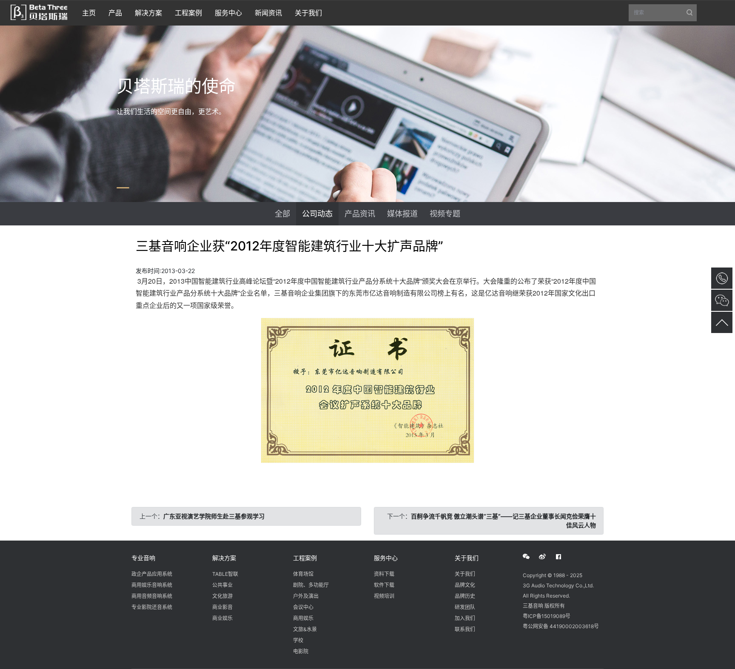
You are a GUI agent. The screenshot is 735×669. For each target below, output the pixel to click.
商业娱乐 (222, 618)
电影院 (300, 651)
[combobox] (663, 13)
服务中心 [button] (228, 13)
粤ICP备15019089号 (546, 616)
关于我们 (467, 557)
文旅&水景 (305, 629)
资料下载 (384, 574)
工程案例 (305, 557)
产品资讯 (360, 213)
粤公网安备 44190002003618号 (561, 626)
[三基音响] (39, 11)
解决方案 (224, 557)
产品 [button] (115, 13)
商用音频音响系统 (151, 596)
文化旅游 (222, 596)
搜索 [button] (665, 15)
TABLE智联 (225, 574)
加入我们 (465, 618)
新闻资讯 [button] (268, 13)
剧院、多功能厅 (311, 585)
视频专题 (445, 213)
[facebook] (563, 556)
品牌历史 (465, 596)
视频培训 (384, 596)
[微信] (531, 556)
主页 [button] (89, 13)
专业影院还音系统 (151, 607)
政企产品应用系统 (151, 574)
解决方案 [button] (148, 13)
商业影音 (222, 607)
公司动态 (317, 213)
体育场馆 (303, 574)
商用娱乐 (303, 618)
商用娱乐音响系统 (151, 585)
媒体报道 (402, 213)
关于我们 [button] (308, 13)
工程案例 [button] (188, 13)
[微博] (547, 556)
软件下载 (384, 585)
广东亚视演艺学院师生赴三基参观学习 (214, 516)
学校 (298, 640)
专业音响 (143, 557)
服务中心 (386, 557)
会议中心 (303, 607)
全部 (282, 213)
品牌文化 (465, 585)
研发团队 (465, 607)
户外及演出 (306, 596)
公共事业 (222, 585)
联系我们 (465, 629)
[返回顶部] (721, 322)
